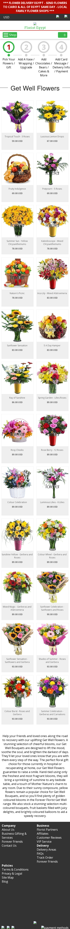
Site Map (8, 877)
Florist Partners (47, 830)
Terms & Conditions (15, 869)
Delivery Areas (46, 850)
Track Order (45, 858)
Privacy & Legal (12, 873)
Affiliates (42, 834)
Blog (5, 881)
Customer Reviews (49, 838)
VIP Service (44, 842)
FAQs (40, 854)
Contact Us (9, 846)
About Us (8, 830)
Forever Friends (12, 842)
